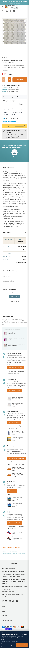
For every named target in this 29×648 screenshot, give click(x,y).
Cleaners (10, 494)
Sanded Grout (11, 394)
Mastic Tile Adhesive (12, 428)
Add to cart (20, 79)
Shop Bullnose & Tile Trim (15, 367)
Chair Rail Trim (21, 371)
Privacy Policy (4, 641)
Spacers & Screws (12, 526)
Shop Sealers (12, 491)
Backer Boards (11, 461)
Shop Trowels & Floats (14, 523)
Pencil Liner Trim (12, 371)
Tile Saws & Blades (12, 528)
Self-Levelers (22, 464)
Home (3, 16)
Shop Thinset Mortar (14, 422)
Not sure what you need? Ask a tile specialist (13, 553)
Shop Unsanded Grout (14, 390)
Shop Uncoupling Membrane (16, 458)
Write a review (14, 296)
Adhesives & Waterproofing (14, 426)
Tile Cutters (21, 526)
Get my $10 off (14, 337)
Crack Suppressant (12, 464)
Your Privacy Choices (14, 641)
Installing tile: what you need (9, 551)
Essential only (8, 645)
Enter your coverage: (9, 101)
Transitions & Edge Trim (13, 373)
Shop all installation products (11, 547)
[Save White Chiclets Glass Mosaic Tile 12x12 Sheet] (25, 20)
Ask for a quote (19, 126)
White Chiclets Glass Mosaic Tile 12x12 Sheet (14, 16)
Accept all (22, 645)
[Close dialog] (26, 309)
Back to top (13, 563)
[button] (14, 11)
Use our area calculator (9, 121)
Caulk (18, 394)
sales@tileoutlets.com (8, 591)
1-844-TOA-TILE (6, 590)
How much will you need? (10, 97)
